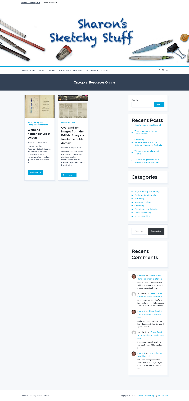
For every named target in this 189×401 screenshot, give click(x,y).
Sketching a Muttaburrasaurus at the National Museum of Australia (148, 142)
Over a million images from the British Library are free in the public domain (72, 135)
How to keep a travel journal (147, 125)
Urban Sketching (142, 216)
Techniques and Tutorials (97, 70)
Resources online (41, 125)
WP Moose (163, 396)
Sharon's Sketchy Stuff (30, 3)
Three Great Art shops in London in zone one (150, 314)
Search (135, 100)
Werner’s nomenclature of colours (39, 133)
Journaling (41, 70)
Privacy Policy (36, 395)
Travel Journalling (142, 213)
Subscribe (156, 231)
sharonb (31, 142)
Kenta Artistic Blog (145, 396)
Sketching (52, 70)
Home (25, 70)
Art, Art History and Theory (71, 70)
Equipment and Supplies (145, 195)
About (32, 70)
